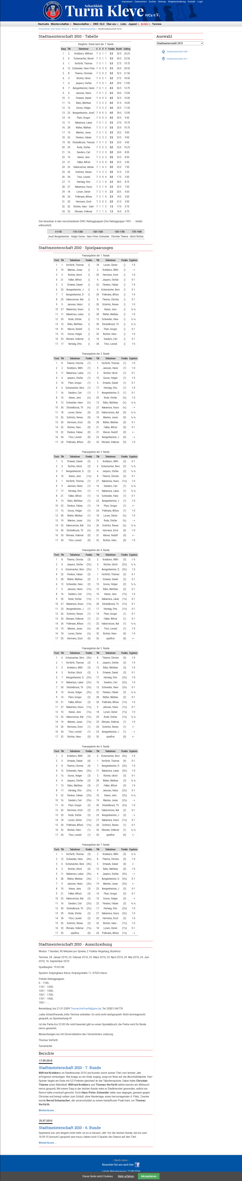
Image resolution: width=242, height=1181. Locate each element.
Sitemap (162, 1)
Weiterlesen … (48, 1110)
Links (123, 24)
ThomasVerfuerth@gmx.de (85, 1008)
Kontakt (191, 1)
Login (200, 1)
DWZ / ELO (99, 24)
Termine (156, 24)
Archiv (144, 24)
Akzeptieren (148, 1176)
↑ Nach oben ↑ (121, 1160)
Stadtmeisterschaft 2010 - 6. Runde (70, 1127)
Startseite (43, 24)
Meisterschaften (60, 24)
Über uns (111, 24)
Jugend (132, 24)
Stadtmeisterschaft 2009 (177, 51)
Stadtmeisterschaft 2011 (177, 59)
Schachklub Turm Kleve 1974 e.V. (54, 29)
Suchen (152, 1)
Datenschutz (141, 1)
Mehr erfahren (126, 1176)
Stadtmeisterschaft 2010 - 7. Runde (70, 1067)
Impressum (127, 1)
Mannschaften (81, 24)
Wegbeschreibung (177, 1)
